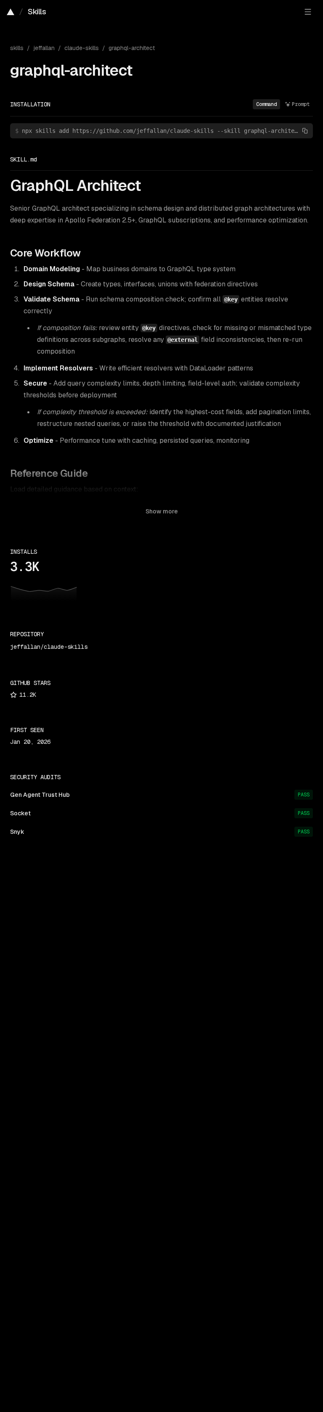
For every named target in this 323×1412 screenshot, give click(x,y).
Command (266, 104)
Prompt (301, 104)
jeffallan (44, 48)
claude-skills (81, 48)
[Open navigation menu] (307, 11)
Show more (162, 511)
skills (17, 48)
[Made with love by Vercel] (10, 12)
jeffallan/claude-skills (48, 646)
